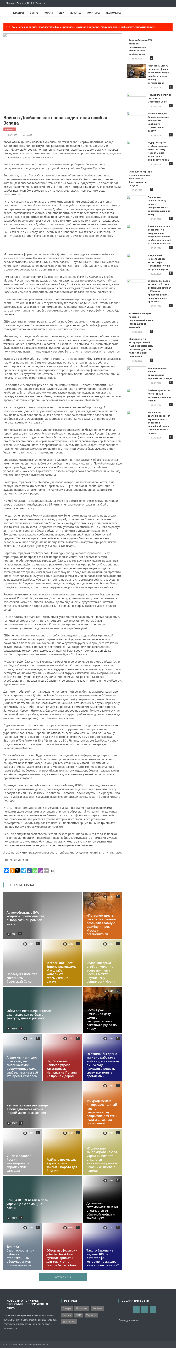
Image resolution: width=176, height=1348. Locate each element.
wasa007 (27, 135)
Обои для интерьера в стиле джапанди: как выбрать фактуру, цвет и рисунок (29, 1014)
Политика (93, 12)
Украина (75, 12)
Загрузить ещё (63, 1277)
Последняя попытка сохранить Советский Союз (22, 977)
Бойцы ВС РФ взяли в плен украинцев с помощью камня (27, 1203)
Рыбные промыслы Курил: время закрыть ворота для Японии (61, 1165)
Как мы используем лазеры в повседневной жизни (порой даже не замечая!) (28, 1109)
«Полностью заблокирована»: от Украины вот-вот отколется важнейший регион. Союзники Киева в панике (159, 422)
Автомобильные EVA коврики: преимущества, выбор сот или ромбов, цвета (26, 918)
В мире (34, 12)
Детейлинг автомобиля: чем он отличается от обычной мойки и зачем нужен (102, 1210)
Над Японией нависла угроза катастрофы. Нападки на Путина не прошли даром (61, 1068)
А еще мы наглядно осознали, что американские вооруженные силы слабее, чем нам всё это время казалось (22, 1066)
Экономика (113, 12)
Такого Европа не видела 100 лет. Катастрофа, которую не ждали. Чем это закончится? (102, 1257)
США (61, 12)
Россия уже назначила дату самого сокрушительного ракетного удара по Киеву (101, 1019)
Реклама (97, 1308)
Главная (18, 12)
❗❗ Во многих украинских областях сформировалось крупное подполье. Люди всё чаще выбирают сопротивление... (80, 27)
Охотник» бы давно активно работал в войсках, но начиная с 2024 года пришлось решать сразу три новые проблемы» (102, 1065)
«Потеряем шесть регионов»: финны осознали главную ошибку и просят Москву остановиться (101, 924)
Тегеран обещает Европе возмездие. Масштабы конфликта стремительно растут (61, 972)
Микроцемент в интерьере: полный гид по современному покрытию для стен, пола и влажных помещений (102, 1112)
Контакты (40, 3)
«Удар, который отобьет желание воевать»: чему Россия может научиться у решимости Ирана (100, 972)
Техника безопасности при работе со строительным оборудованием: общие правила (21, 1256)
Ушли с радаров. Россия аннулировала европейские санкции (19, 1163)
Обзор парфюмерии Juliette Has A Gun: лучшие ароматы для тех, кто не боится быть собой (62, 1257)
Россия (48, 12)
